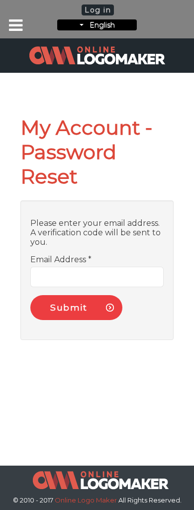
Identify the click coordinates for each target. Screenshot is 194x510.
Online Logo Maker (86, 500)
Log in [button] (98, 9)
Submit (69, 307)
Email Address (61, 259)
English (99, 24)
